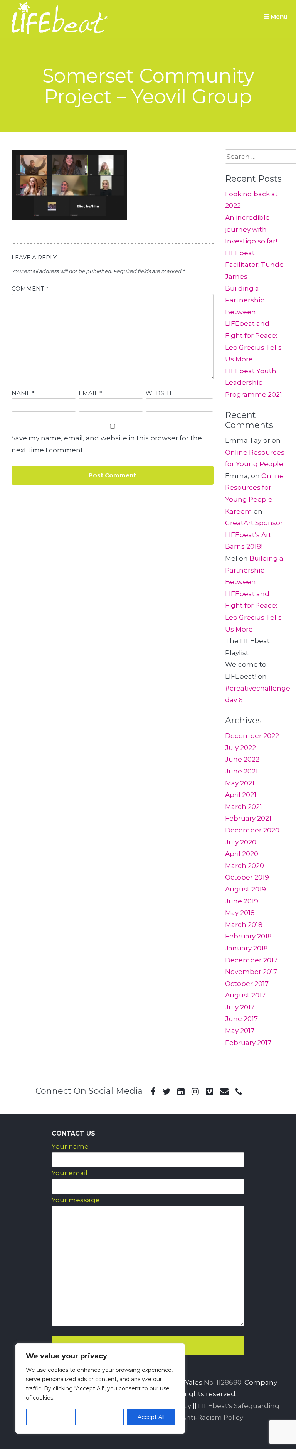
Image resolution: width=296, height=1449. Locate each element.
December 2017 (251, 960)
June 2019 (241, 901)
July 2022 (240, 747)
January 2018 (246, 948)
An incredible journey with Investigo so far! (251, 229)
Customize (50, 1417)
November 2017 (251, 972)
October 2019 (247, 877)
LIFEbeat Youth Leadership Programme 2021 (253, 382)
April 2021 (240, 795)
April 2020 (241, 854)
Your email (69, 1173)
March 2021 (243, 806)
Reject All (101, 1417)
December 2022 (252, 736)
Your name (70, 1146)
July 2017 (239, 1007)
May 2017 (239, 1031)
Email (90, 393)
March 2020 (244, 865)
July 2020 (240, 842)
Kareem (238, 511)
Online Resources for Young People (254, 487)
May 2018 (240, 913)
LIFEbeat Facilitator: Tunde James (254, 264)
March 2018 (243, 924)
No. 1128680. (223, 1382)
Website (159, 393)
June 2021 (241, 771)
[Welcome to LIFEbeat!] (60, 32)
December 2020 (252, 830)
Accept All (151, 1417)
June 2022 (242, 759)
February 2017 (248, 1042)
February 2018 (248, 936)
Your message (76, 1200)
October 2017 (247, 983)
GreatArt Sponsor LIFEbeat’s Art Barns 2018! (254, 534)
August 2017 (245, 995)
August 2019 (245, 889)
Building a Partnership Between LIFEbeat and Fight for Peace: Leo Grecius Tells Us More (253, 324)
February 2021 (248, 818)
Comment (30, 288)
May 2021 (239, 783)
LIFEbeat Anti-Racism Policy (196, 1417)
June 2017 (241, 1019)
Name (23, 393)
